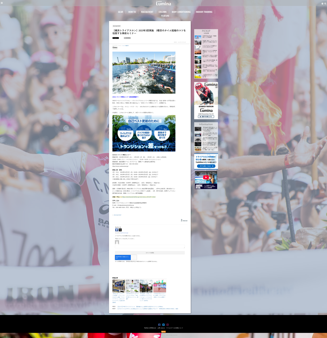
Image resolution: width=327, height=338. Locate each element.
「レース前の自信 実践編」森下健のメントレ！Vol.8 (210, 61)
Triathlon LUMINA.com (150, 328)
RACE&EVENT (147, 12)
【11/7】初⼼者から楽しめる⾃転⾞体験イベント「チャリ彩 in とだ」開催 (210, 134)
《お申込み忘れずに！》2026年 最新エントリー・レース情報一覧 (210, 76)
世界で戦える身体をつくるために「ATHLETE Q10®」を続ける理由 (210, 66)
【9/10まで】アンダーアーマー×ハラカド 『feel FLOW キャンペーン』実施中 (132, 296)
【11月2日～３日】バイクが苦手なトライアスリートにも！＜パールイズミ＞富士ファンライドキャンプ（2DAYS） (146, 297)
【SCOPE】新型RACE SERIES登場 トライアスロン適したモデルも (210, 139)
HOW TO (132, 12)
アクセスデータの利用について (174, 328)
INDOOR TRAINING (204, 12)
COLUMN (162, 12)
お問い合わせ (161, 328)
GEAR (120, 12)
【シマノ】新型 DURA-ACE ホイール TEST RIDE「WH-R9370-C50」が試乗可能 (209, 144)
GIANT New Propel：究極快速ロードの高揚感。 (209, 36)
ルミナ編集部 (125, 45)
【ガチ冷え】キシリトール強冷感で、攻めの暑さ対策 (210, 70)
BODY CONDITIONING (181, 12)
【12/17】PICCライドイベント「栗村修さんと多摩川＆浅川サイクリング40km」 (140, 306)
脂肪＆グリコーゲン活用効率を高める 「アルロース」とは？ (210, 52)
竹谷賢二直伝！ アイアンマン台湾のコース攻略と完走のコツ (210, 42)
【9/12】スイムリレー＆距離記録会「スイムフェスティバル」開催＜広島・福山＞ (210, 148)
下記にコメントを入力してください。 (125, 238)
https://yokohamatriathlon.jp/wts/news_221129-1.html (138, 197)
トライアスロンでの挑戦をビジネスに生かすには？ (210, 46)
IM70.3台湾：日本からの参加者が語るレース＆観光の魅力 (210, 56)
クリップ (128, 38)
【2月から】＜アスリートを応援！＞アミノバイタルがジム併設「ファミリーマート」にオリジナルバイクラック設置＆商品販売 (118, 298)
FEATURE (165, 15)
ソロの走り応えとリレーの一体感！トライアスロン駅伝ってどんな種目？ (159, 295)
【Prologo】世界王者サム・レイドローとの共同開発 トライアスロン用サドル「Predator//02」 (210, 129)
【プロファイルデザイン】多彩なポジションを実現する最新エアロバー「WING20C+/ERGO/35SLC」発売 (147, 308)
